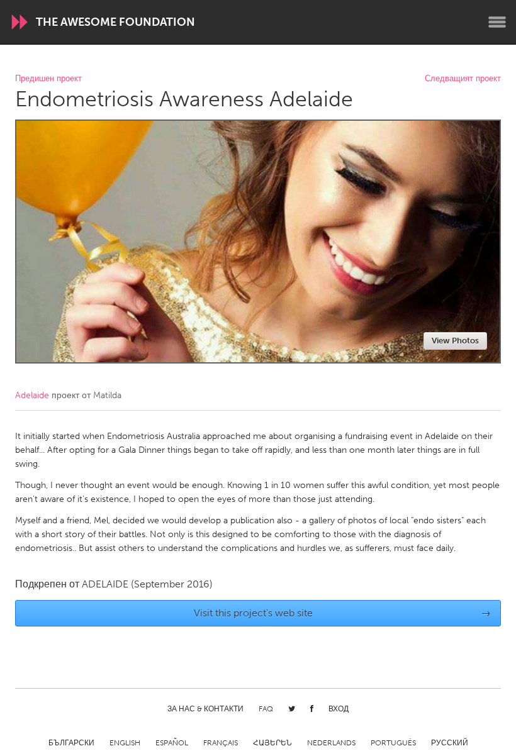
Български (71, 742)
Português (393, 742)
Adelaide (32, 395)
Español (171, 742)
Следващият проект (463, 79)
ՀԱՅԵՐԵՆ (272, 742)
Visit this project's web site (342, 613)
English (124, 742)
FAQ (266, 708)
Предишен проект (48, 79)
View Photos (455, 340)
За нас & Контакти (205, 708)
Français (220, 742)
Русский (449, 742)
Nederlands (331, 742)
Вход (338, 708)
